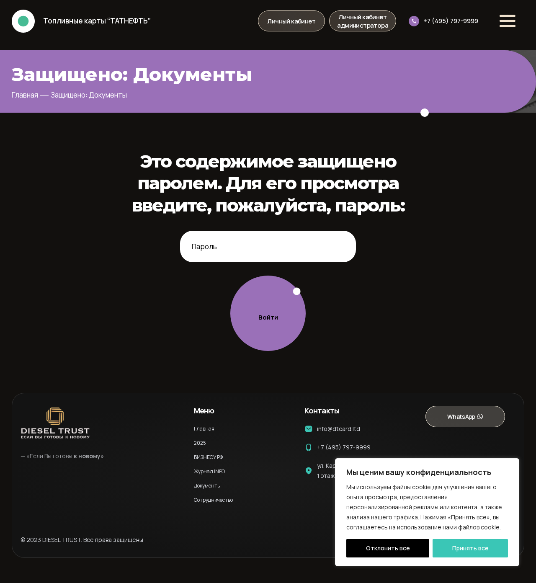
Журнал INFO (209, 471)
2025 (200, 442)
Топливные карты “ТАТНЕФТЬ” (97, 21)
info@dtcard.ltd (338, 429)
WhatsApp (461, 416)
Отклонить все (388, 548)
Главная (25, 95)
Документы (207, 485)
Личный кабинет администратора (362, 21)
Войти (268, 317)
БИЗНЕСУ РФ (208, 457)
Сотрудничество (213, 499)
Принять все (470, 548)
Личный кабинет (291, 21)
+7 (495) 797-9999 (450, 20)
